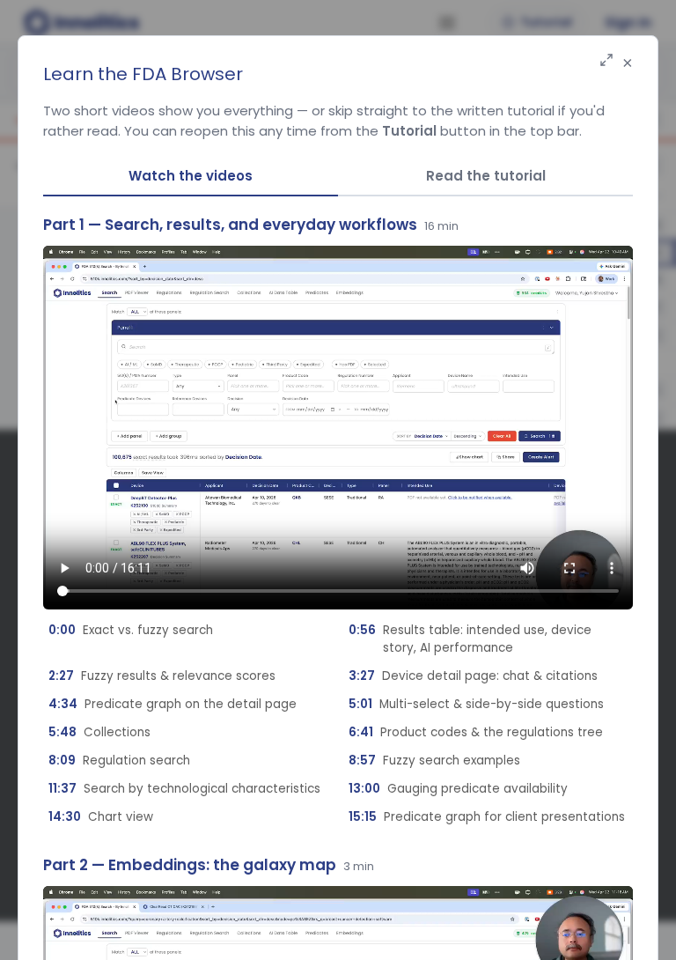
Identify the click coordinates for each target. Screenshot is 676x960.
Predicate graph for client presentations (487, 817)
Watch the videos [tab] (191, 175)
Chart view (100, 817)
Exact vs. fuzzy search (130, 630)
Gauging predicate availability (458, 788)
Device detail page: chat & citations (473, 676)
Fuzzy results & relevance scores (162, 676)
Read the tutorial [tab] (486, 175)
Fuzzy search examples (434, 760)
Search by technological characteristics (184, 788)
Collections (99, 732)
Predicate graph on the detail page (172, 704)
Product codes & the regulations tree (476, 732)
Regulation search (119, 760)
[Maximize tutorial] (606, 61)
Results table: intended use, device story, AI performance (470, 639)
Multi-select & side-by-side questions (476, 704)
